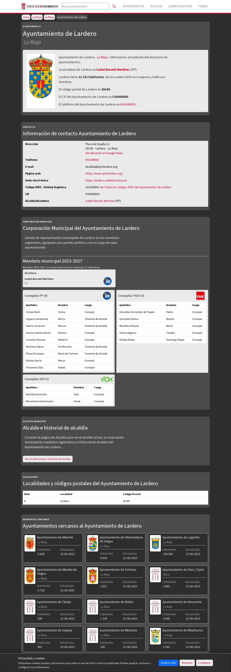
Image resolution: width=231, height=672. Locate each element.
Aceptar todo (168, 663)
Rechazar (187, 663)
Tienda (202, 6)
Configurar (204, 663)
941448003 (127, 104)
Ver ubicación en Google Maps (104, 153)
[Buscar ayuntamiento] (114, 6)
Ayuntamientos (133, 6)
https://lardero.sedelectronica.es (106, 180)
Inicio (26, 17)
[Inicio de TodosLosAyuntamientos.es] (40, 6)
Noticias (156, 6)
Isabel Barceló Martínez (113, 69)
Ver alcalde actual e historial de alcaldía (47, 459)
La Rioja (37, 17)
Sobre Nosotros (180, 6)
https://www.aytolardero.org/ (104, 173)
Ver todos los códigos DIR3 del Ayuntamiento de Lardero (135, 187)
